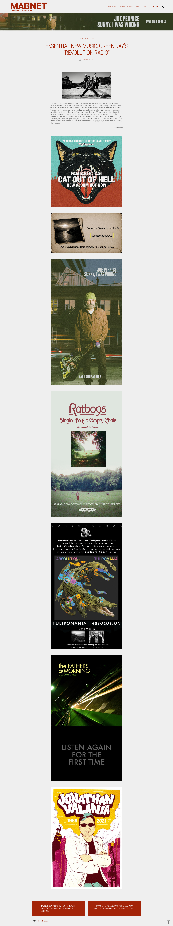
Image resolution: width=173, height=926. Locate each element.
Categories (121, 6)
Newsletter (112, 6)
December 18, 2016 (88, 60)
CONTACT (145, 6)
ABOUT (138, 6)
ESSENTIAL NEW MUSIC (86, 39)
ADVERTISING (130, 6)
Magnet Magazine (42, 921)
